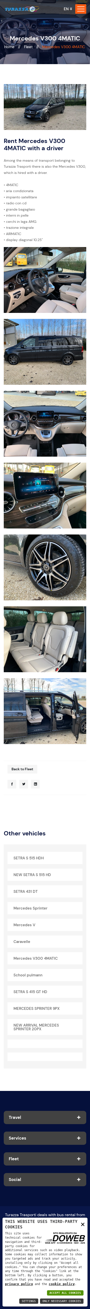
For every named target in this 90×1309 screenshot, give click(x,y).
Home (10, 46)
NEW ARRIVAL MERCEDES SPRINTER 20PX (36, 1027)
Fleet (29, 46)
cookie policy (62, 1284)
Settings (29, 1301)
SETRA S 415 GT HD (30, 991)
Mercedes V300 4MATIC (36, 958)
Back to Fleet (22, 769)
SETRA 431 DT (26, 891)
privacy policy (19, 1284)
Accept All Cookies (65, 1293)
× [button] (82, 1224)
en (66, 9)
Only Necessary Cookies (61, 1301)
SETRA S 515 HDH (29, 858)
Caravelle (22, 941)
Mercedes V (24, 924)
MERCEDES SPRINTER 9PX (37, 1008)
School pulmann (28, 975)
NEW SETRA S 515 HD (32, 874)
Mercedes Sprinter (31, 908)
